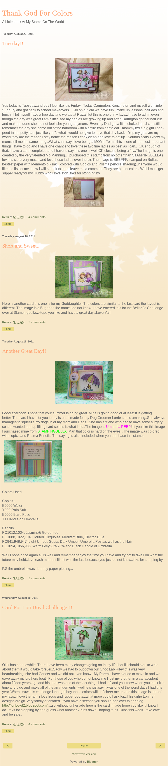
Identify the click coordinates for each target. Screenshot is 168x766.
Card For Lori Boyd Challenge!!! (37, 607)
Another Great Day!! (24, 351)
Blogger (92, 761)
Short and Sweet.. (20, 246)
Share (8, 223)
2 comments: (37, 322)
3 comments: (37, 578)
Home (84, 745)
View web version (84, 754)
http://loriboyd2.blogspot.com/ (24, 705)
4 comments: (37, 217)
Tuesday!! (12, 43)
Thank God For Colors (37, 13)
